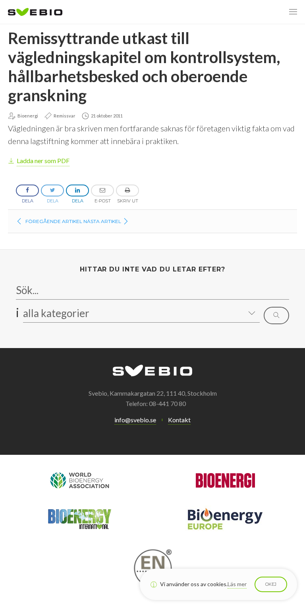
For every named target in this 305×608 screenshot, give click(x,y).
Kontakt (179, 419)
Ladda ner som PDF (43, 160)
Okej (270, 584)
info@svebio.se (135, 419)
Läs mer (237, 584)
